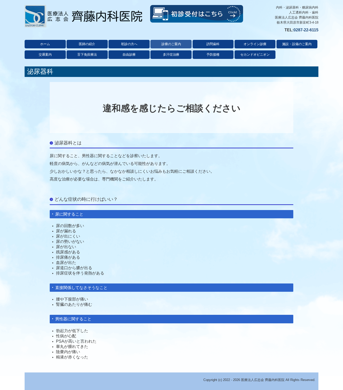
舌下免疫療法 (87, 54)
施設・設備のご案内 (297, 44)
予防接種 (212, 54)
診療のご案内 (171, 44)
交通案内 (45, 54)
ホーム (45, 44)
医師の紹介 (87, 44)
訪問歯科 (212, 44)
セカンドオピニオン (255, 54)
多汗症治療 (171, 54)
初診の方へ (129, 44)
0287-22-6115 (306, 30)
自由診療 (129, 54)
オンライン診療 (255, 44)
